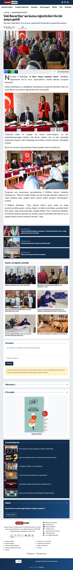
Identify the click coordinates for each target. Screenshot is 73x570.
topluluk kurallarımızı (22, 370)
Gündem (34, 7)
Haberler (7, 12)
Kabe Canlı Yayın (43, 545)
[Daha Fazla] (16, 71)
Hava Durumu (50, 524)
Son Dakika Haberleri (52, 535)
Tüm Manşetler (50, 533)
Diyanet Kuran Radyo (44, 543)
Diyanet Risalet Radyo (12, 545)
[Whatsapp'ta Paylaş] (12, 71)
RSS (19, 561)
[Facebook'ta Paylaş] (5, 71)
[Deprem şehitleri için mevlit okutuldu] (20, 275)
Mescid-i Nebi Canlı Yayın (13, 547)
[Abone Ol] (63, 71)
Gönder (9, 363)
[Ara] (65, 2)
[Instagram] (22, 535)
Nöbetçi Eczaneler (51, 522)
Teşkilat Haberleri (22, 7)
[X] (19, 535)
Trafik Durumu (50, 529)
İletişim (40, 547)
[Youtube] (25, 535)
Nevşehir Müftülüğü (19, 12)
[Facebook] (15, 535)
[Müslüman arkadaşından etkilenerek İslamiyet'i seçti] (52, 275)
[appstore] (31, 554)
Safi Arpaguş (45, 7)
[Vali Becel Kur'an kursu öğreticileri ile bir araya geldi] (37, 50)
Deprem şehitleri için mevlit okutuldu (17, 285)
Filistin (54, 7)
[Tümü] (67, 384)
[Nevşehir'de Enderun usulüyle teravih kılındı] (52, 323)
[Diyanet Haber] (11, 2)
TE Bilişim (41, 567)
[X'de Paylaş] (9, 71)
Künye (7, 550)
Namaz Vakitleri (50, 527)
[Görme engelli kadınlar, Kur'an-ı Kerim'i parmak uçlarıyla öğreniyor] (20, 323)
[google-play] (41, 554)
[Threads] (32, 535)
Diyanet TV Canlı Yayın (44, 541)
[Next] (12, 535)
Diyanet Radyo (9, 543)
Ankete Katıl (10, 515)
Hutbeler (68, 7)
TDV (60, 7)
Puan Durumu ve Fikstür (53, 531)
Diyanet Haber (7, 7)
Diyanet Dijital (9, 541)
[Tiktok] (29, 535)
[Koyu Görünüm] (62, 2)
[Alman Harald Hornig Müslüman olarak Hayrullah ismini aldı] (20, 299)
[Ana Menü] (68, 2)
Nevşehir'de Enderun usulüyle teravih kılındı (52, 334)
